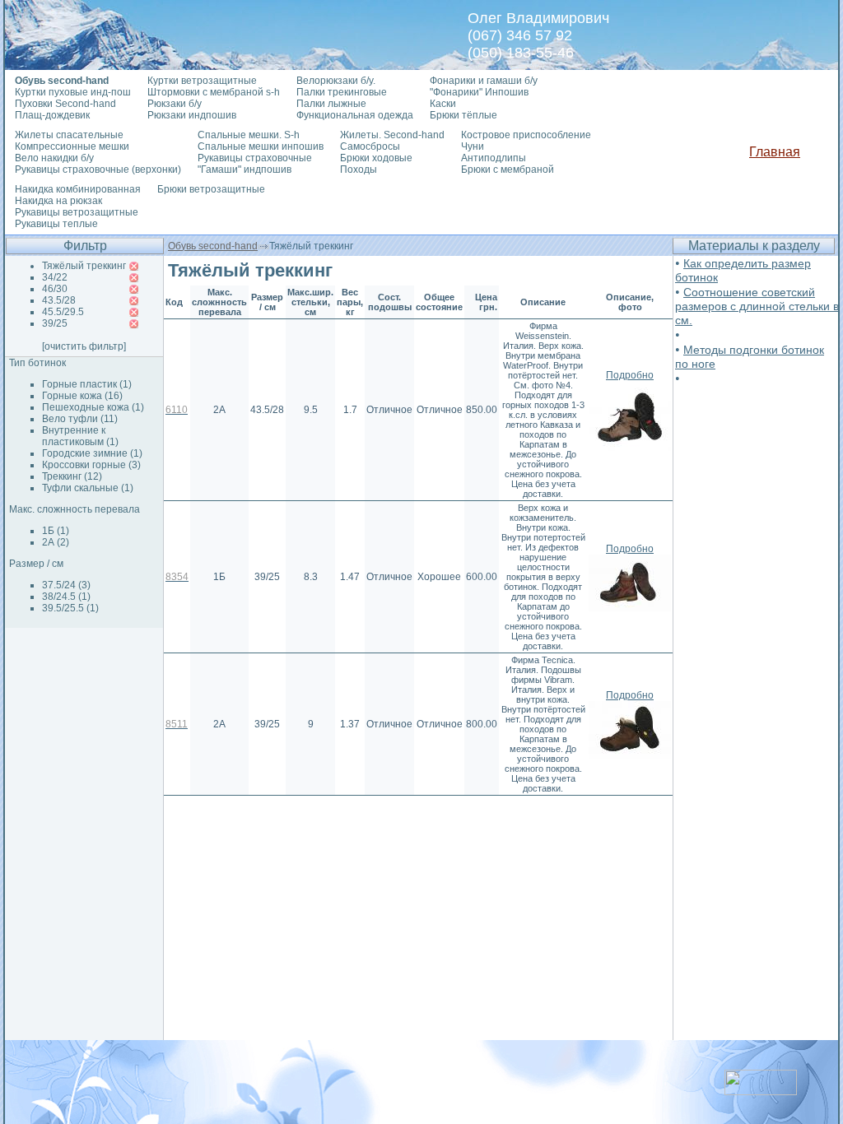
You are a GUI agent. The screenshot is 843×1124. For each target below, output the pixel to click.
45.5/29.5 (63, 312)
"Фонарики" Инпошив (479, 92)
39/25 (55, 323)
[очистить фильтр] (84, 346)
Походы (358, 169)
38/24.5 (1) (66, 596)
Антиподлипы (493, 158)
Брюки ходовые (376, 158)
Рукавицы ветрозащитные (76, 212)
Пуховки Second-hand (65, 103)
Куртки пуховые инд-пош (73, 92)
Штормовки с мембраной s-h (213, 92)
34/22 (55, 277)
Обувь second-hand (213, 246)
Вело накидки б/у (54, 158)
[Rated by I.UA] (760, 1091)
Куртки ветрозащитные (202, 80)
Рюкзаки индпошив (191, 115)
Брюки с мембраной (507, 169)
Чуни (472, 146)
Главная (774, 152)
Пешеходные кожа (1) (93, 407)
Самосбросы (370, 146)
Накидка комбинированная (78, 189)
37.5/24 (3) (66, 585)
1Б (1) (55, 530)
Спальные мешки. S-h (249, 135)
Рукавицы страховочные (255, 158)
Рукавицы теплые (56, 224)
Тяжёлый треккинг (84, 266)
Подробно (630, 375)
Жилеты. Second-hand (392, 135)
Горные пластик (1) (87, 384)
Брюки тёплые (463, 115)
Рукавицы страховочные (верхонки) (98, 169)
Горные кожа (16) (82, 396)
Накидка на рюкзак (58, 201)
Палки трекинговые (341, 92)
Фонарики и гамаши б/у (484, 80)
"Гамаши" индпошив (244, 169)
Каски (443, 103)
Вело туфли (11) (80, 419)
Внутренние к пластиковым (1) (80, 436)
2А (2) (55, 542)
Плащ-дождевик (52, 115)
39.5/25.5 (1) (70, 608)
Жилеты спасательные (69, 135)
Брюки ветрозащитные (211, 189)
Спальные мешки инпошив (261, 146)
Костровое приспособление (526, 135)
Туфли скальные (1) (87, 488)
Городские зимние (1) (92, 453)
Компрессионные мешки (72, 146)
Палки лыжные (331, 103)
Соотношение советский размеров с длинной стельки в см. (757, 306)
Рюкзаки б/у (174, 103)
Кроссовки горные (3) (91, 465)
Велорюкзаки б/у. (335, 80)
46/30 (55, 289)
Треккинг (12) (72, 476)
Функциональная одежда (354, 115)
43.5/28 (59, 300)
